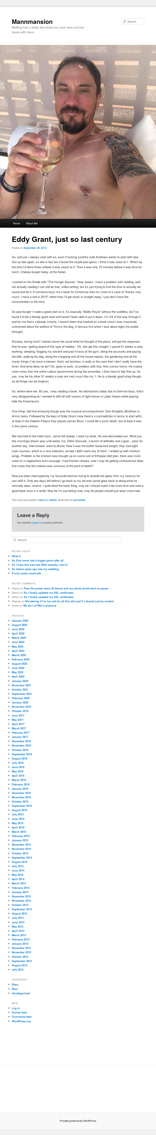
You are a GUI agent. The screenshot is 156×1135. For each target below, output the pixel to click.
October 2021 (20, 689)
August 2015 (19, 810)
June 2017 (18, 715)
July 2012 (18, 969)
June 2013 (18, 922)
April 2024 (18, 651)
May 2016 (17, 771)
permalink (79, 500)
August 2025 (19, 625)
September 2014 (22, 857)
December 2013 (21, 896)
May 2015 (17, 823)
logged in (36, 522)
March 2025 (19, 638)
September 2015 (22, 806)
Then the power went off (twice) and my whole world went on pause (66, 588)
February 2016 (20, 784)
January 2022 (20, 681)
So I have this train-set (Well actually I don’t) (39, 565)
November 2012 (21, 952)
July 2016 (18, 763)
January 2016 (20, 789)
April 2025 (18, 633)
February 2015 (20, 836)
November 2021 (21, 685)
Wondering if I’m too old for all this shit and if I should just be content (69, 601)
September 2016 (22, 754)
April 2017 (18, 724)
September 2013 (22, 909)
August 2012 (19, 965)
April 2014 (18, 879)
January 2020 (20, 702)
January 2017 (20, 737)
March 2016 (19, 780)
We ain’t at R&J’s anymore (39, 605)
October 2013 (20, 905)
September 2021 (22, 694)
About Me (32, 223)
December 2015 (21, 793)
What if (16, 556)
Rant (14, 989)
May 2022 (17, 672)
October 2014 (20, 853)
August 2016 (19, 758)
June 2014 (18, 870)
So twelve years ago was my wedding (35, 569)
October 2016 (20, 750)
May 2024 (17, 646)
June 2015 (18, 819)
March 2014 (19, 883)
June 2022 (18, 668)
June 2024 (18, 642)
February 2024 (20, 659)
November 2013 (21, 900)
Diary (42, 500)
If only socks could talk (26, 573)
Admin (53, 500)
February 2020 (20, 698)
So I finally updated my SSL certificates (49, 593)
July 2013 (18, 918)
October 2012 (20, 957)
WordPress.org (21, 1021)
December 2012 (21, 948)
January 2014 (20, 892)
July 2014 (18, 866)
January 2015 (20, 840)
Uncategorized (21, 993)
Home (16, 223)
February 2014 (20, 888)
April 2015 (18, 827)
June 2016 (18, 767)
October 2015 (20, 801)
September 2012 (22, 961)
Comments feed (21, 1017)
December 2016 (21, 741)
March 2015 (19, 832)
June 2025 (18, 629)
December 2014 (21, 844)
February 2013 (20, 939)
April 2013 (18, 931)
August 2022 (19, 663)
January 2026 (20, 620)
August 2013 (19, 913)
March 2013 (19, 935)
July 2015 (18, 814)
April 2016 (18, 775)
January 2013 (20, 944)
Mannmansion (32, 21)
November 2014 (21, 849)
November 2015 (21, 797)
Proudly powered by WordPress (78, 1121)
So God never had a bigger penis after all (38, 560)
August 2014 (19, 862)
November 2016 (21, 745)
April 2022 (18, 676)
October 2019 (20, 711)
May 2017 (17, 720)
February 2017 (20, 732)
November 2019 (21, 707)
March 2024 (19, 655)
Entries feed (19, 1012)
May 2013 (17, 926)
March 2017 (19, 728)
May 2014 (17, 875)
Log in (16, 1008)
